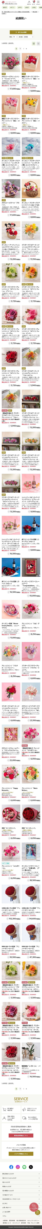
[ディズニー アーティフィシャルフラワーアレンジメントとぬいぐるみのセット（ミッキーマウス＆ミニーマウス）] (11, 230)
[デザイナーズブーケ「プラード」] (11, 188)
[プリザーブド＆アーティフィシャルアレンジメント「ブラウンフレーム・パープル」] (11, 441)
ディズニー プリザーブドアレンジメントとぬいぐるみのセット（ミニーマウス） (31, 205)
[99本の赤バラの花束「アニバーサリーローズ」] (11, 932)
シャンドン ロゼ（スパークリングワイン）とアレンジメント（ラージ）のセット (11, 541)
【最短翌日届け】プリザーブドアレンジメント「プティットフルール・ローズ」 (30, 1028)
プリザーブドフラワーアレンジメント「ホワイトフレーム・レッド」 (10, 373)
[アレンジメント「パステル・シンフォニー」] (11, 651)
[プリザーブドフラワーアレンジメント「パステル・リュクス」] (31, 651)
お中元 (20, 7)
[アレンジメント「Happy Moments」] (11, 774)
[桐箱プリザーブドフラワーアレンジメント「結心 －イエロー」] (31, 104)
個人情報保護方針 (21, 1220)
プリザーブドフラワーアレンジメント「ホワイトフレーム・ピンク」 (30, 331)
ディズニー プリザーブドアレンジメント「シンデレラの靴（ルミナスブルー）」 (31, 163)
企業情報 (5, 1220)
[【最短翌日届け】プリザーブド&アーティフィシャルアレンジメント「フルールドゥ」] (11, 399)
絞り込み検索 (22, 32)
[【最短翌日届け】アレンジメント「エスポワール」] (31, 734)
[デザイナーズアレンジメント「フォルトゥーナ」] (11, 62)
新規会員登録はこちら (21, 1135)
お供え (34, 7)
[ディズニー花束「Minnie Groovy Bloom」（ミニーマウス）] (11, 609)
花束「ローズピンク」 (9, 828)
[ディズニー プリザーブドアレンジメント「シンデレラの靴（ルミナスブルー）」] (31, 146)
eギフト (12, 7)
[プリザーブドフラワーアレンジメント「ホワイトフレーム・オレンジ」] (31, 272)
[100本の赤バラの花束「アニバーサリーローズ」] (31, 894)
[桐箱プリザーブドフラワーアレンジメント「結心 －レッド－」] (31, 62)
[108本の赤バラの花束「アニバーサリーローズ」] (11, 894)
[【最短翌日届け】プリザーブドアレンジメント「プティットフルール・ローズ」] (31, 1011)
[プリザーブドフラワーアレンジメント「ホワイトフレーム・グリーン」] (11, 272)
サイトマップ (16, 1223)
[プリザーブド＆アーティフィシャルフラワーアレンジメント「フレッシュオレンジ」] (31, 230)
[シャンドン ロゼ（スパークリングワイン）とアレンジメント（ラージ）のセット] (11, 525)
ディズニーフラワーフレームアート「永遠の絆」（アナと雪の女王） (30, 868)
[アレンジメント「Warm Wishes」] (31, 774)
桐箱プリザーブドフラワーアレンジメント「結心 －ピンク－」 (11, 121)
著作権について (7, 1223)
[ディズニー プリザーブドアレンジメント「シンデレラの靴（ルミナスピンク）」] (11, 146)
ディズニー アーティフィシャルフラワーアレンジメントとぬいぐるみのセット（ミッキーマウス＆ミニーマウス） (11, 249)
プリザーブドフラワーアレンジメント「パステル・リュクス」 (30, 668)
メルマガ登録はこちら (21, 1154)
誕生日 (5, 7)
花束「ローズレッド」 (29, 828)
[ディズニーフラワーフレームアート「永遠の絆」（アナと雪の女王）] (31, 852)
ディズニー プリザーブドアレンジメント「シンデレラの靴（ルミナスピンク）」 (11, 163)
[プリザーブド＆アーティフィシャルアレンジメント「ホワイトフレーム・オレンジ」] (31, 441)
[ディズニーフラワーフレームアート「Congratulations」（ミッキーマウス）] (31, 567)
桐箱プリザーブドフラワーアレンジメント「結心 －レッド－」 (31, 79)
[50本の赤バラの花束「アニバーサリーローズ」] (31, 932)
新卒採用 (23, 1223)
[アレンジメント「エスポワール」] (11, 852)
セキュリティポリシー (33, 1220)
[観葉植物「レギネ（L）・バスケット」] (31, 1052)
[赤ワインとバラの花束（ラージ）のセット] (11, 567)
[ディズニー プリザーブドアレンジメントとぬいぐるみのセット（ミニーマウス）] (31, 188)
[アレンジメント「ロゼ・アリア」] (31, 609)
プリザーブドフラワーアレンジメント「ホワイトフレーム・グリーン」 (10, 289)
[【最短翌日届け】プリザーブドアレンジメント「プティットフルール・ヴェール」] (11, 970)
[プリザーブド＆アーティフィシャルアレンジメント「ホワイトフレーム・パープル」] (11, 483)
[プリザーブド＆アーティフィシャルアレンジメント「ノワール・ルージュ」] (11, 692)
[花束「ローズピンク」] (11, 814)
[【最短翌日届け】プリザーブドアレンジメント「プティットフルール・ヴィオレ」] (11, 1011)
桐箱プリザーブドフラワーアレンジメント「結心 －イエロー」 (31, 121)
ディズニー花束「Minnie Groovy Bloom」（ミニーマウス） (10, 626)
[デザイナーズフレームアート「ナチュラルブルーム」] (11, 734)
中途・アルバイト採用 (33, 1223)
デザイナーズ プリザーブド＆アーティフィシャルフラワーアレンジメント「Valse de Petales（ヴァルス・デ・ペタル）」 (31, 710)
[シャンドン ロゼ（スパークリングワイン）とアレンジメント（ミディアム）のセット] (31, 483)
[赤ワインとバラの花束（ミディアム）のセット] (31, 525)
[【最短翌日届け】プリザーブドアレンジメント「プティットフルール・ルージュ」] (11, 1052)
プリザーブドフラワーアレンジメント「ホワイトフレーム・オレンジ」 (30, 289)
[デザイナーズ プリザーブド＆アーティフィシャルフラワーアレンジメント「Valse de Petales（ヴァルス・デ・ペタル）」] (31, 692)
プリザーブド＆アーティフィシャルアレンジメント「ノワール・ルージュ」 (10, 708)
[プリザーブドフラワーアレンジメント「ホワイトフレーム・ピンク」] (31, 314)
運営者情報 (12, 1220)
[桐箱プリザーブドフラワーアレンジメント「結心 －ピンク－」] (11, 104)
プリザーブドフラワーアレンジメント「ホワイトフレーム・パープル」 (10, 331)
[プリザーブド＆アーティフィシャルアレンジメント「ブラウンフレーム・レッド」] (31, 399)
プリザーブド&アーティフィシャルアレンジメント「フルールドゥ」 (30, 373)
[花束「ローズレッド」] (31, 814)
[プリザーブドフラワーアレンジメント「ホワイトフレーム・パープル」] (11, 314)
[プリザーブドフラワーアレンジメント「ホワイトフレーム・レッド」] (11, 357)
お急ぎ (27, 7)
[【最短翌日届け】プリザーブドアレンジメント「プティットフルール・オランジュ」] (31, 970)
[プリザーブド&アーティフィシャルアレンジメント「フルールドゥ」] (31, 357)
